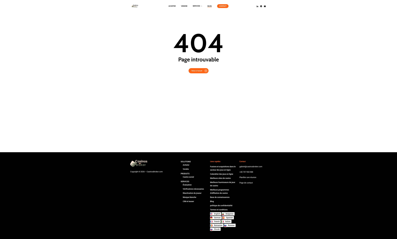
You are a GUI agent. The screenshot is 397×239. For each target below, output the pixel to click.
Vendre (186, 169)
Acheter (186, 165)
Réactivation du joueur (192, 193)
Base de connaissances (220, 197)
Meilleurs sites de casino (220, 178)
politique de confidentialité (221, 205)
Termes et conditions (219, 210)
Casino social (188, 177)
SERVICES (185, 181)
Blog (212, 201)
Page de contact (246, 183)
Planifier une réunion (247, 177)
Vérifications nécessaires (193, 189)
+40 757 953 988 (246, 172)
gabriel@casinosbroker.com (250, 166)
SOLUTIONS (186, 162)
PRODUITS (185, 174)
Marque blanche (189, 197)
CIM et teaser (188, 201)
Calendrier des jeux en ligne (221, 174)
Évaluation (187, 185)
